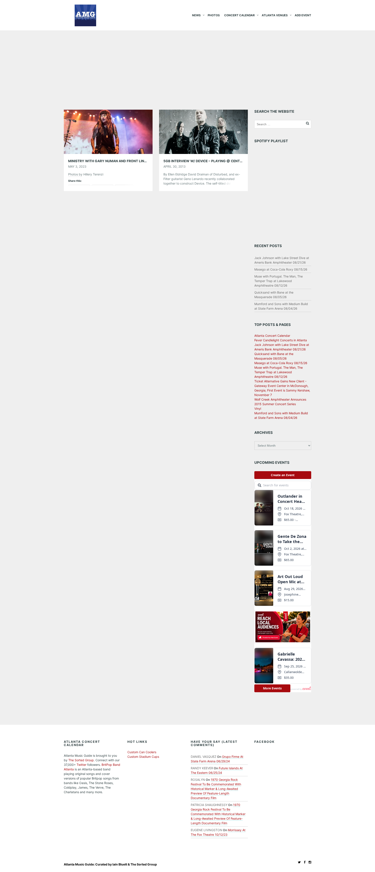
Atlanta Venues (275, 15)
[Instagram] (308, 862)
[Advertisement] (187, 63)
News (196, 15)
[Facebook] (304, 862)
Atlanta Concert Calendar (272, 335)
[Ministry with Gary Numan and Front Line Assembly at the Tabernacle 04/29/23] (108, 131)
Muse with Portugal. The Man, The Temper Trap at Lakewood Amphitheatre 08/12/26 (278, 280)
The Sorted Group (81, 760)
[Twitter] (298, 862)
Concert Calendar (239, 15)
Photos (214, 15)
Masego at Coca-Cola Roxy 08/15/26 (280, 269)
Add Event (303, 15)
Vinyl (257, 408)
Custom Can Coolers (141, 752)
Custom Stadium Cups (143, 756)
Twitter (81, 764)
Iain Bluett (119, 864)
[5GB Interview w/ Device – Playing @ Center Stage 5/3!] (203, 131)
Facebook (264, 741)
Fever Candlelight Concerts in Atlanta (280, 340)
